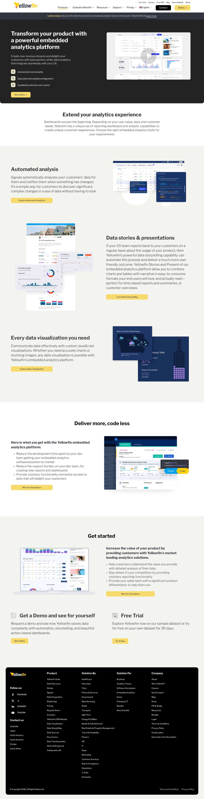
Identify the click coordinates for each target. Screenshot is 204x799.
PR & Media (157, 706)
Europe (13, 744)
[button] (64, 7)
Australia (14, 726)
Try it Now (120, 641)
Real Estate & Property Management (98, 728)
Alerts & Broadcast (55, 746)
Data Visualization (55, 723)
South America (16, 739)
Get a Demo (19, 94)
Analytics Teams (124, 683)
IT (83, 746)
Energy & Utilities (89, 719)
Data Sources (53, 732)
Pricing (50, 706)
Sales (84, 750)
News (154, 701)
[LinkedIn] (28, 707)
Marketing (86, 755)
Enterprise (86, 777)
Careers (155, 688)
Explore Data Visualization (32, 369)
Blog (154, 697)
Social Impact (158, 692)
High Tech (86, 715)
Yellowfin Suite (53, 679)
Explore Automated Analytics (31, 200)
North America (16, 735)
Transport (86, 710)
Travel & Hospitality (90, 732)
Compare (51, 715)
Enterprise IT (122, 701)
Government (87, 697)
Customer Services (90, 759)
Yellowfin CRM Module (57, 719)
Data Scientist (123, 710)
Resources (156, 710)
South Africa (15, 748)
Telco (84, 688)
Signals (50, 692)
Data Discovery (54, 683)
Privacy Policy (158, 728)
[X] (28, 701)
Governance (52, 737)
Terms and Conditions (169, 789)
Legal (154, 719)
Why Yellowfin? (158, 683)
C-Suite (85, 772)
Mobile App (52, 701)
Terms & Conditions (160, 723)
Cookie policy (157, 732)
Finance (85, 737)
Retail (84, 706)
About (154, 679)
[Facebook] (28, 695)
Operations (87, 768)
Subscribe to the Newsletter (164, 737)
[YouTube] (28, 713)
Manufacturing (88, 701)
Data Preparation (54, 697)
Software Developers (126, 688)
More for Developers (31, 487)
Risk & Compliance (90, 763)
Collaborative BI (54, 750)
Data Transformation (56, 741)
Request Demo (53, 710)
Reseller (120, 706)
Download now (130, 16)
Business (121, 679)
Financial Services (90, 692)
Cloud (119, 697)
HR (83, 741)
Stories (50, 688)
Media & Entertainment (92, 723)
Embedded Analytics (126, 692)
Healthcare (87, 679)
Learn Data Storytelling (127, 297)
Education (86, 683)
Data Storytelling (54, 728)
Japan (12, 731)
